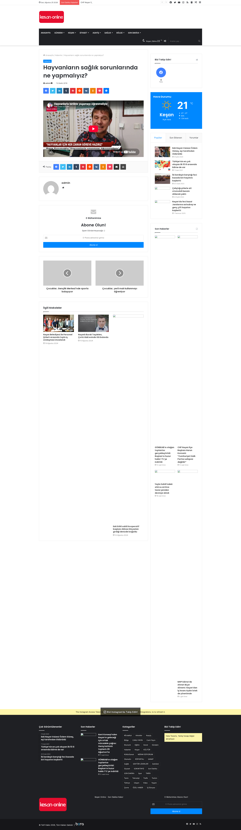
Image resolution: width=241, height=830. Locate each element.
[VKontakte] (86, 91)
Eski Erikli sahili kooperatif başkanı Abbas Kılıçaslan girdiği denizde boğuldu (126, 529)
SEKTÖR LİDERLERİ (140, 764)
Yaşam (154, 783)
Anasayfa (45, 33)
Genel (145, 745)
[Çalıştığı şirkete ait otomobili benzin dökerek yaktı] (162, 192)
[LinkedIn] (59, 91)
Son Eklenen (176, 137)
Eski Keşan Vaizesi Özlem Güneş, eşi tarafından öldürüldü (184, 151)
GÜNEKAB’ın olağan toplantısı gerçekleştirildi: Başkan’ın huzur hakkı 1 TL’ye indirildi (164, 454)
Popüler (158, 137)
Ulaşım (136, 783)
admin (47, 83)
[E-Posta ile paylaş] (116, 167)
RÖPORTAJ (139, 759)
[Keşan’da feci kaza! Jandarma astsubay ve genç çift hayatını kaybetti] (162, 205)
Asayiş (96, 33)
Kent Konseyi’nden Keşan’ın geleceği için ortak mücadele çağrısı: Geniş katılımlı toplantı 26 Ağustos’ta (107, 743)
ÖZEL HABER (138, 788)
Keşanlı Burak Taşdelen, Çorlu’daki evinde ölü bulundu (93, 336)
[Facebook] (46, 91)
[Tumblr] (66, 91)
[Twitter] (53, 91)
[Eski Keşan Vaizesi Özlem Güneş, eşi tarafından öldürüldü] (162, 152)
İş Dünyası (151, 788)
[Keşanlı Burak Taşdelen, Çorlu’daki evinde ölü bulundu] (93, 323)
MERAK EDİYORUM (145, 754)
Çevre (126, 788)
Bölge (119, 33)
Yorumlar (193, 137)
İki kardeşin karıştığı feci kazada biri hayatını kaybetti (184, 177)
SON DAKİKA (129, 773)
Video (145, 783)
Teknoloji (135, 778)
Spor (140, 773)
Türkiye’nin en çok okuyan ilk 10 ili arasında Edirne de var (184, 164)
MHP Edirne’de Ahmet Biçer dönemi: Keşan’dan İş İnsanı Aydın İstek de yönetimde (187, 687)
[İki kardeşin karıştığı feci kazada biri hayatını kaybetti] (162, 178)
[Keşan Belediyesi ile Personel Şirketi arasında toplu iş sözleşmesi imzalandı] (58, 323)
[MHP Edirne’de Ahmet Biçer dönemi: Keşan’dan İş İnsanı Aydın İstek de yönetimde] (188, 574)
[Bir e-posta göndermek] (51, 83)
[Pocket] (99, 91)
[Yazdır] (123, 167)
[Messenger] (106, 91)
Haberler (58, 55)
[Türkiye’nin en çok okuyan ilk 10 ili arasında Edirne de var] (162, 165)
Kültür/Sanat (129, 754)
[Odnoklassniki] (93, 91)
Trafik (145, 778)
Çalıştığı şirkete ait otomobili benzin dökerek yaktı (182, 191)
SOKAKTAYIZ (139, 769)
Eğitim (137, 745)
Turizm (154, 778)
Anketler (139, 735)
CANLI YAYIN (137, 740)
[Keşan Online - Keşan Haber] (51, 17)
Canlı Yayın (151, 740)
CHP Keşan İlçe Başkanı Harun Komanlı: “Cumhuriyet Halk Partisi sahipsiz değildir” (116, 2)
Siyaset (83, 33)
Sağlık (107, 33)
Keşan (71, 33)
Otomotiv (127, 759)
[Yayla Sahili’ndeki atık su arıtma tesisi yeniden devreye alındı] (165, 475)
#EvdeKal (128, 735)
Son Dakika (133, 33)
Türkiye (127, 783)
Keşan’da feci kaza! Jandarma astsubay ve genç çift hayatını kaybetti (184, 206)
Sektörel (155, 764)
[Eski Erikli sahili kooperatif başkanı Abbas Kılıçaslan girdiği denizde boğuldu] (128, 419)
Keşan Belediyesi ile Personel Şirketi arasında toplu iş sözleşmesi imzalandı (57, 337)
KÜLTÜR (147, 750)
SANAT (151, 759)
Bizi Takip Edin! (172, 726)
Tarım (126, 778)
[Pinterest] (73, 91)
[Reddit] (79, 91)
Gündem (58, 33)
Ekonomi (127, 745)
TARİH (148, 773)
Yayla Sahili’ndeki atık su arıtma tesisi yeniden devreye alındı (164, 488)
